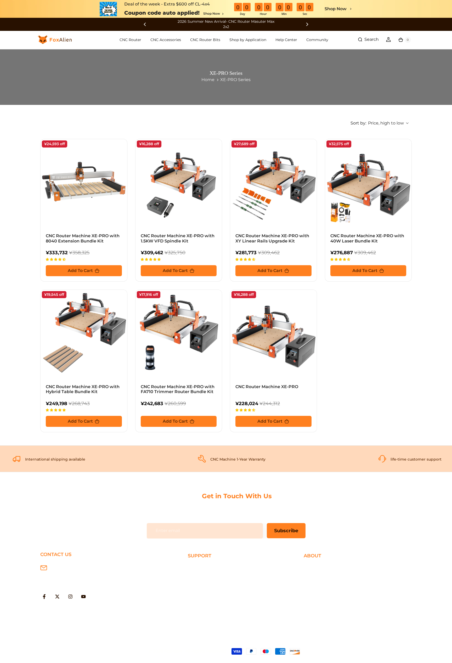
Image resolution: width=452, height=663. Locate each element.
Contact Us (315, 583)
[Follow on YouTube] (83, 596)
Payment (197, 575)
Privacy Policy (318, 575)
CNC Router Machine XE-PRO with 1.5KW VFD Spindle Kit (177, 238)
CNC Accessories (165, 39)
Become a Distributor (326, 592)
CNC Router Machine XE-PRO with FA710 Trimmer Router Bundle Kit (177, 389)
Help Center (286, 39)
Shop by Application (247, 39)
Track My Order (203, 600)
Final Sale (313, 609)
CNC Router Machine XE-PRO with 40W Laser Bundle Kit (367, 238)
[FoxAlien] (226, 24)
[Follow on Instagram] (70, 596)
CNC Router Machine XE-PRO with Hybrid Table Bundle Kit (83, 389)
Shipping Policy (204, 567)
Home (207, 79)
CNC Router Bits (205, 39)
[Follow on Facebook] (44, 596)
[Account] (388, 39)
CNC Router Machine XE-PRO (266, 386)
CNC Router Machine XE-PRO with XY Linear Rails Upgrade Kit (272, 238)
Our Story (314, 567)
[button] (56, 259)
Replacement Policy (209, 592)
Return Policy (202, 583)
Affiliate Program (321, 600)
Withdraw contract (207, 617)
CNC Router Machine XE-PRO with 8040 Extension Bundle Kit (83, 238)
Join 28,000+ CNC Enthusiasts (219, 609)
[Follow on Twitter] (57, 596)
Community (317, 39)
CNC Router (130, 39)
